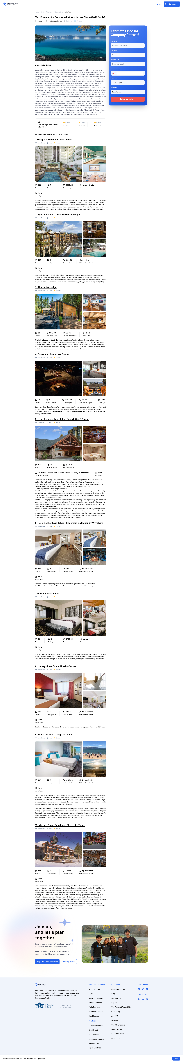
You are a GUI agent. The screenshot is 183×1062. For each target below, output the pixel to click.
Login (91, 994)
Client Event (93, 1030)
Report (114, 1003)
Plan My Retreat (69, 962)
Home (37, 12)
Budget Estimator (95, 1003)
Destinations (59, 12)
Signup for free (94, 989)
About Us (115, 1016)
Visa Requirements (96, 1012)
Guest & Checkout (118, 1025)
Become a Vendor (118, 1034)
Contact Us (115, 1038)
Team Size (115, 78)
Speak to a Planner (96, 998)
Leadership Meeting (96, 1039)
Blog (113, 994)
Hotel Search (94, 1016)
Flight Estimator (95, 1007)
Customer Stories (118, 989)
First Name (115, 41)
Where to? (114, 87)
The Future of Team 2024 (121, 1007)
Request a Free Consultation (47, 962)
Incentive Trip (94, 1035)
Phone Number (115, 69)
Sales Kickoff (94, 1043)
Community (115, 1012)
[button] (114, 73)
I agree (176, 1058)
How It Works (116, 1029)
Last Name (115, 50)
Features (114, 1020)
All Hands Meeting (96, 1026)
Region (43, 12)
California (50, 12)
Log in (159, 4)
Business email (116, 60)
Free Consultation (171, 4)
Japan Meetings (95, 1048)
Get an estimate (128, 99)
